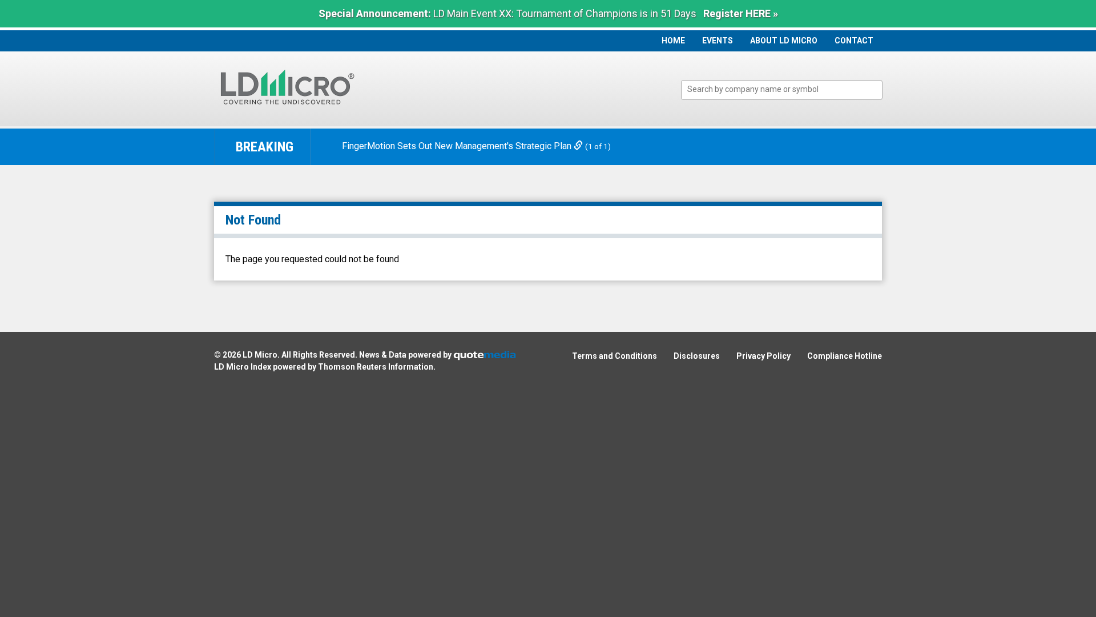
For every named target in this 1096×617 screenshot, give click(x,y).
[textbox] (787, 89)
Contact (854, 40)
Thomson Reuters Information (375, 366)
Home (673, 40)
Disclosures (697, 355)
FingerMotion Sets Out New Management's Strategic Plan (458, 146)
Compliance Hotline (844, 355)
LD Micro (260, 354)
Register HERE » (740, 13)
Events (717, 40)
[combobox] (782, 90)
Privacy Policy (763, 355)
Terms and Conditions (614, 355)
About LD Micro (783, 40)
